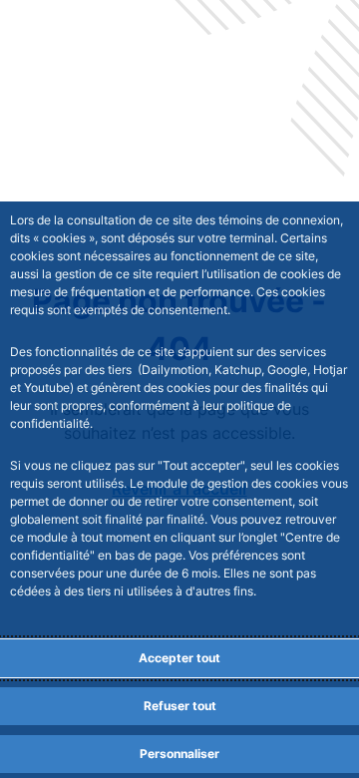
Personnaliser (179, 753)
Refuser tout (180, 705)
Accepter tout (179, 657)
